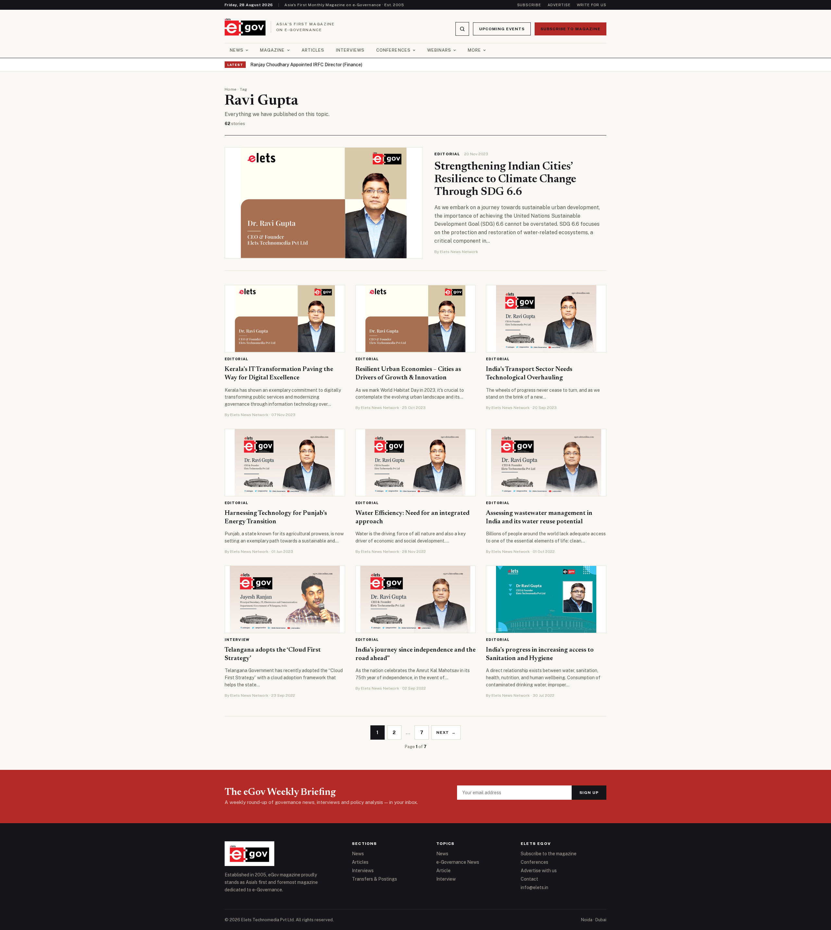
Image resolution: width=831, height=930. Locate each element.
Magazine (272, 50)
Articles (313, 50)
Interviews (350, 50)
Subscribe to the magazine (549, 853)
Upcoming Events (501, 29)
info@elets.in (534, 887)
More (474, 50)
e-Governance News (457, 862)
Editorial (447, 154)
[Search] (462, 29)
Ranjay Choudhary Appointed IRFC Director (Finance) (306, 64)
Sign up (589, 792)
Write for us (591, 5)
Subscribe (529, 5)
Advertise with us (539, 870)
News (236, 50)
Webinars (439, 50)
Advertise (559, 5)
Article (443, 870)
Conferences (393, 50)
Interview (237, 640)
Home (231, 89)
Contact (529, 879)
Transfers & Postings (374, 879)
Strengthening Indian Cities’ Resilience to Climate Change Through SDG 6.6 (505, 179)
